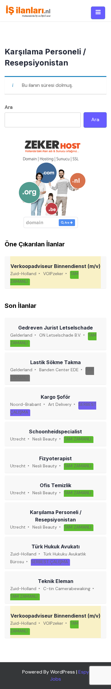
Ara (9, 107)
